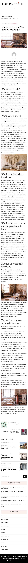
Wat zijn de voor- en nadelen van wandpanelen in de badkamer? (13, 496)
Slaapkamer (4, 539)
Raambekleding (5, 536)
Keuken (3, 529)
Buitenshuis (4, 519)
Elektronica (4, 522)
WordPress (19, 560)
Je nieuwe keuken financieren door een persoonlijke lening (13, 505)
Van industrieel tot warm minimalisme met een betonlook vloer (9, 469)
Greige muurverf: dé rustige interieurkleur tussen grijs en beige (13, 487)
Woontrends (14, 23)
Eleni (14, 58)
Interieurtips (5, 526)
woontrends (8, 77)
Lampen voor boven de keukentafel (7, 458)
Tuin (2, 543)
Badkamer (4, 515)
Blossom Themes (20, 558)
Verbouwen (4, 546)
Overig (3, 532)
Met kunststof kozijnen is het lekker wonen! (8, 447)
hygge (15, 111)
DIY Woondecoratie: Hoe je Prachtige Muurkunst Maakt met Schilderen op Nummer (12, 501)
